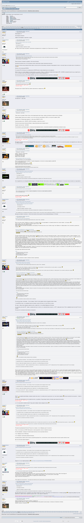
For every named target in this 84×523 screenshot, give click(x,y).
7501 (33, 26)
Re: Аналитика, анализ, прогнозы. (23, 31)
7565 (74, 27)
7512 (52, 26)
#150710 (80, 187)
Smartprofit (4, 53)
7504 (38, 26)
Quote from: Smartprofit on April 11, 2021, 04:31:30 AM (23, 319)
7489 (12, 26)
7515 (58, 26)
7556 (58, 27)
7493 (19, 26)
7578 (22, 28)
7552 (50, 27)
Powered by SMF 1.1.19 (36, 521)
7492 (17, 26)
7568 (4, 28)
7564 (72, 27)
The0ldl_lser (4, 481)
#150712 (80, 216)
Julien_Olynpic (5, 316)
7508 (45, 26)
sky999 (3, 80)
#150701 (80, 31)
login (11, 5)
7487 (8, 26)
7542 (33, 27)
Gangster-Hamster (5, 39)
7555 (56, 27)
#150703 (80, 54)
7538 (26, 27)
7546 (40, 27)
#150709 (80, 169)
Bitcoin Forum (4, 10)
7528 (8, 27)
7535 (20, 27)
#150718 (80, 463)
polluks (3, 216)
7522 (70, 26)
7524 (74, 26)
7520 (67, 26)
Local (8, 10)
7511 (51, 26)
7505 (40, 26)
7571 (9, 28)
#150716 (80, 405)
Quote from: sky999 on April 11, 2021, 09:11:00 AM (23, 407)
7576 (18, 28)
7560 (65, 27)
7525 (2, 27)
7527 (6, 27)
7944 (38, 28)
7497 (26, 26)
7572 (11, 28)
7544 (36, 27)
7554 (54, 27)
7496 (24, 26)
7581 (27, 28)
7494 (21, 26)
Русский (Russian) (12, 10)
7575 (16, 28)
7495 (22, 26)
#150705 (80, 96)
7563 (70, 27)
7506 (42, 26)
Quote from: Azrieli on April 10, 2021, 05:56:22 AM (22, 218)
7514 (56, 26)
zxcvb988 (3, 186)
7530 (11, 27)
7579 (24, 28)
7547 (42, 27)
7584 (32, 28)
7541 (31, 27)
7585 (34, 28)
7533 (16, 27)
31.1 (12, 7)
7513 (54, 26)
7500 (31, 26)
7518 (63, 26)
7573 (13, 28)
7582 (29, 28)
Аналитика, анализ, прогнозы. (33, 10)
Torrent (15, 7)
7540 (29, 27)
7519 (65, 26)
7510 (49, 26)
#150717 (80, 445)
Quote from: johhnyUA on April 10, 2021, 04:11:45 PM (23, 158)
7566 (75, 27)
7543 (35, 27)
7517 (61, 26)
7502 (35, 26)
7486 (6, 26)
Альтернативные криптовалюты (21, 10)
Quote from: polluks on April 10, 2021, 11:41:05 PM (23, 262)
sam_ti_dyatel (4, 463)
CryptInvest (4, 31)
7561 (66, 27)
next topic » (80, 513)
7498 (28, 26)
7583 (31, 28)
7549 (45, 27)
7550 (47, 27)
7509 (47, 26)
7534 (18, 27)
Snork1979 (4, 148)
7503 (37, 26)
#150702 (80, 40)
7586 (36, 28)
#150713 (80, 260)
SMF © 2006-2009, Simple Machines (46, 521)
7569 (6, 28)
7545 (38, 27)
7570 (8, 28)
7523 (72, 26)
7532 (15, 27)
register (14, 5)
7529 (9, 27)
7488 (10, 26)
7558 (61, 27)
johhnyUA (4, 132)
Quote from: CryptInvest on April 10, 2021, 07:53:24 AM (24, 172)
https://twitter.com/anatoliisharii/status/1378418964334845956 (41, 460)
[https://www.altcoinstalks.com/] (4, 65)
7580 (25, 28)
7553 (52, 27)
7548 (43, 27)
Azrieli (3, 498)
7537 (24, 27)
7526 (4, 27)
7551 (49, 27)
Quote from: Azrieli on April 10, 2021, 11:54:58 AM (22, 111)
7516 (60, 26)
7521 (68, 26)
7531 (13, 27)
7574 (15, 28)
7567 (2, 28)
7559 (63, 27)
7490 (14, 26)
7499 (30, 26)
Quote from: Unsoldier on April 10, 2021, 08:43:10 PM (23, 201)
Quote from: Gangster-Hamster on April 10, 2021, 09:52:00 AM (24, 202)
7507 (44, 26)
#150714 (80, 317)
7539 (27, 27)
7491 (15, 26)
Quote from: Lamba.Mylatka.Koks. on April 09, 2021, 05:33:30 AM (25, 229)
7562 (68, 27)
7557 (59, 27)
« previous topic (79, 26)
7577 (20, 28)
